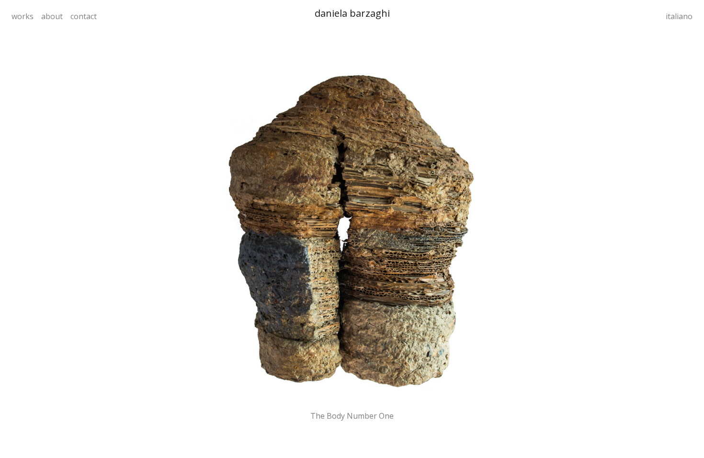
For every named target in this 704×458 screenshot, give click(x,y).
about (52, 16)
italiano (679, 16)
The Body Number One (352, 416)
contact (83, 16)
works (22, 16)
